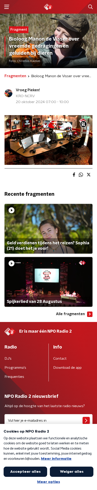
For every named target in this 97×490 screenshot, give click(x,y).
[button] (6, 7)
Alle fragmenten (70, 314)
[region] (48, 140)
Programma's (15, 367)
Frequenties (14, 377)
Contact (60, 358)
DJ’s (8, 358)
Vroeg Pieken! (28, 90)
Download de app (67, 367)
